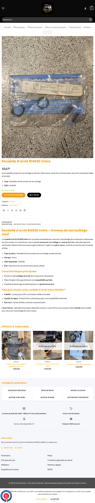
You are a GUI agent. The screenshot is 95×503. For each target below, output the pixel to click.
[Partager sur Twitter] (12, 210)
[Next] (93, 352)
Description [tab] (7, 224)
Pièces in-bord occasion (55, 27)
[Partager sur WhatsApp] (4, 210)
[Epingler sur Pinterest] (20, 210)
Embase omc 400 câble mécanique (78, 364)
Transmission (75, 27)
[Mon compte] (85, 8)
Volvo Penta (13, 205)
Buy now (34, 195)
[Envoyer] (90, 19)
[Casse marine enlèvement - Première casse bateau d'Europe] (47, 8)
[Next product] (45, 32)
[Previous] (2, 352)
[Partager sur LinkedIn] (25, 210)
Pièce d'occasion (35, 27)
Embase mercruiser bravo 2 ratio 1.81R (47, 365)
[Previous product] (50, 32)
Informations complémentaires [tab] (27, 224)
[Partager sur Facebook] (8, 210)
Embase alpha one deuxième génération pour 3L (16, 365)
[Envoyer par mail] (16, 210)
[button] (3, 8)
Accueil (7, 27)
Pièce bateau (19, 27)
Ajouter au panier (13, 195)
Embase (87, 27)
